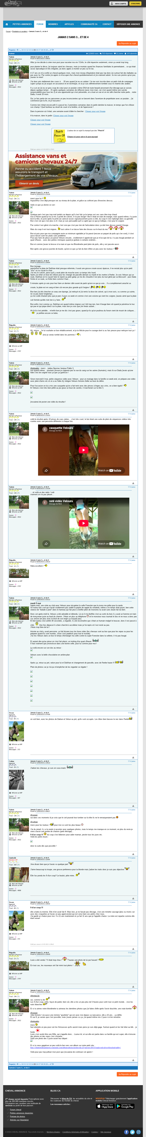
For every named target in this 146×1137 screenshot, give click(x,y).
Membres (53, 24)
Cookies (94, 1132)
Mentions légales (53, 1132)
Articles (69, 24)
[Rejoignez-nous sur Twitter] (132, 1132)
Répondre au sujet (128, 43)
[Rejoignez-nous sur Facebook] (126, 1132)
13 (30, 50)
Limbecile (12, 858)
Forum (40, 24)
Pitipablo (12, 325)
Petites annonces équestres (21, 1113)
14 (32, 50)
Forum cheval (15, 1110)
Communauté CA (89, 24)
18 (42, 50)
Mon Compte (120, 4)
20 (47, 50)
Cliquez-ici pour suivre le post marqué (82, 137)
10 (23, 50)
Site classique (105, 1132)
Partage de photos (17, 1116)
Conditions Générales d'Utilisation (75, 1132)
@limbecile (34, 996)
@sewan (33, 815)
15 (35, 50)
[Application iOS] (105, 1106)
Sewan (11, 713)
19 (44, 50)
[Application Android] (125, 1106)
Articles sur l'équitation (19, 1120)
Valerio (11, 57)
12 (27, 50)
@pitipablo (34, 368)
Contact (107, 24)
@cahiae (34, 822)
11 (25, 50)
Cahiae (11, 761)
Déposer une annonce (128, 24)
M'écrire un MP (17, 82)
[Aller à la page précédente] (17, 50)
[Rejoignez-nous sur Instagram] (138, 1132)
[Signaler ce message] (128, 257)
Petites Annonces (22, 24)
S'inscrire (135, 3)
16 (37, 50)
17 (39, 50)
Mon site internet (17, 80)
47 (51, 50)
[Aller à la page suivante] (53, 50)
